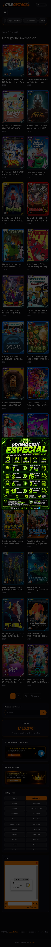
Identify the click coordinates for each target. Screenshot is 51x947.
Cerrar (47, 439)
